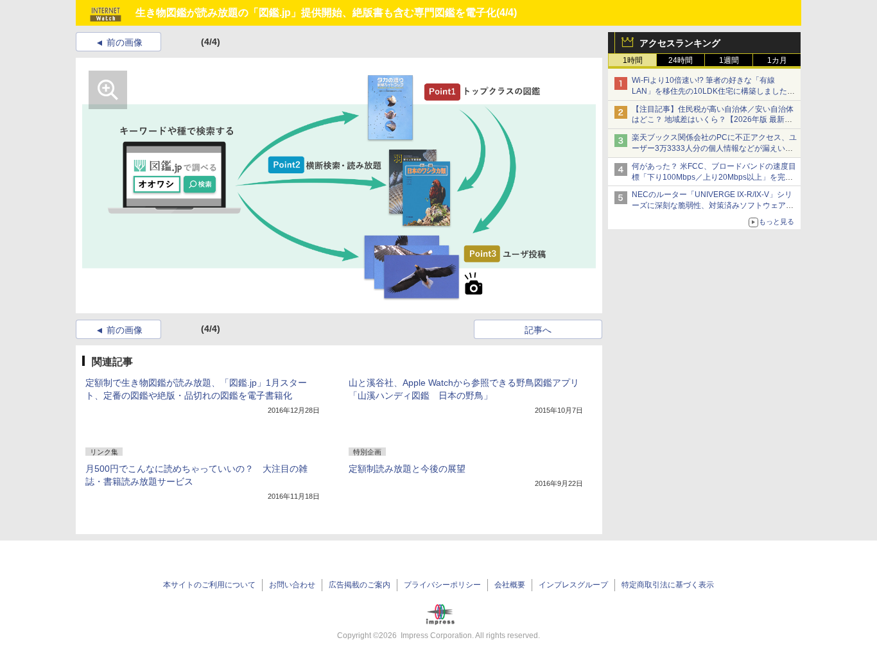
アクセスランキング (679, 43)
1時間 (633, 60)
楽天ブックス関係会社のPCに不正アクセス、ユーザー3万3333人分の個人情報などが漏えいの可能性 (714, 148)
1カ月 (777, 60)
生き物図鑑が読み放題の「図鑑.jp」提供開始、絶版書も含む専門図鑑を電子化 (315, 12)
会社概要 (509, 584)
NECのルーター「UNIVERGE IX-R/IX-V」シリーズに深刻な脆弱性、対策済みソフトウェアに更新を (713, 205)
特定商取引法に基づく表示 (667, 584)
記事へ (538, 330)
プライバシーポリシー (442, 584)
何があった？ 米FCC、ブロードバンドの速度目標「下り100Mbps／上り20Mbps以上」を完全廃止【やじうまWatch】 (714, 177)
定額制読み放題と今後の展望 (407, 468)
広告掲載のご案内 (359, 584)
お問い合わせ (292, 584)
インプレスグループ (573, 584)
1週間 (729, 60)
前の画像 (125, 42)
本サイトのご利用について (209, 584)
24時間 (680, 60)
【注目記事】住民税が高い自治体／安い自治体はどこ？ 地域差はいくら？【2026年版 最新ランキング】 (713, 120)
